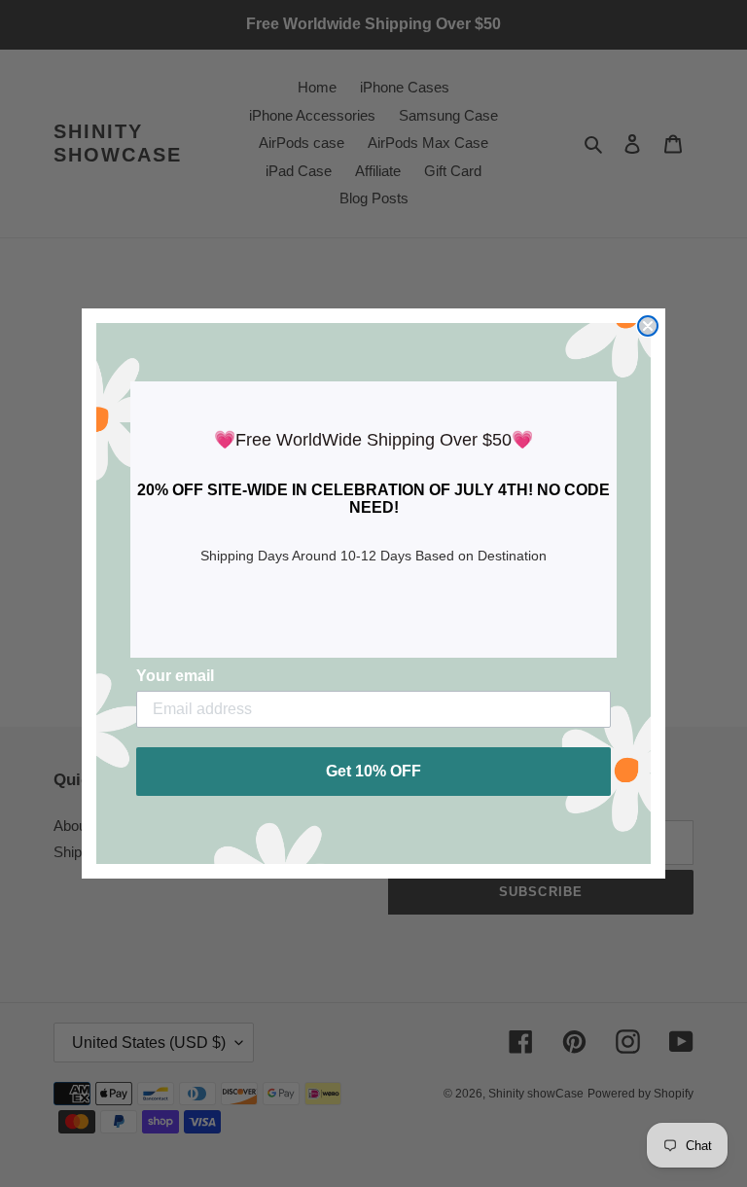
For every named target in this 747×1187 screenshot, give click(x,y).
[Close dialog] (648, 326)
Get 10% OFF (373, 771)
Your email (175, 675)
